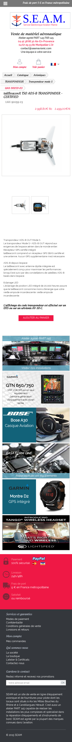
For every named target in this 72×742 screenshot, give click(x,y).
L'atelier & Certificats (17, 659)
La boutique (13, 656)
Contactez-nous (15, 663)
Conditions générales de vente (23, 626)
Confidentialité (14, 622)
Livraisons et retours (17, 629)
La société (12, 652)
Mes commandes (16, 641)
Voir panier (38, 67)
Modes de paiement (17, 619)
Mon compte (19, 67)
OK (63, 682)
